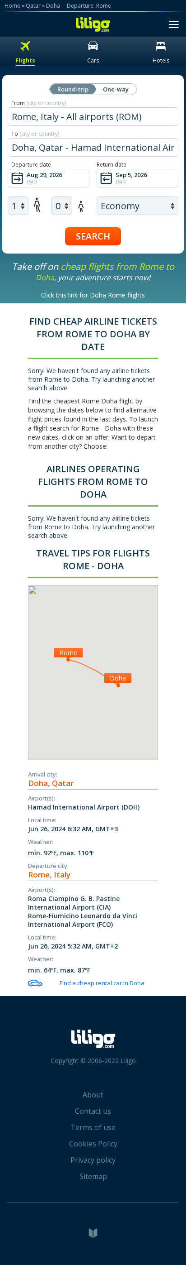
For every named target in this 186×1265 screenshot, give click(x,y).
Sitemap (93, 1176)
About (93, 1095)
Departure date (31, 164)
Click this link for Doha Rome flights (93, 295)
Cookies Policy (93, 1144)
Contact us (93, 1111)
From (38, 103)
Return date (111, 164)
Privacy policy (93, 1160)
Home (12, 6)
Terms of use (93, 1127)
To (35, 134)
